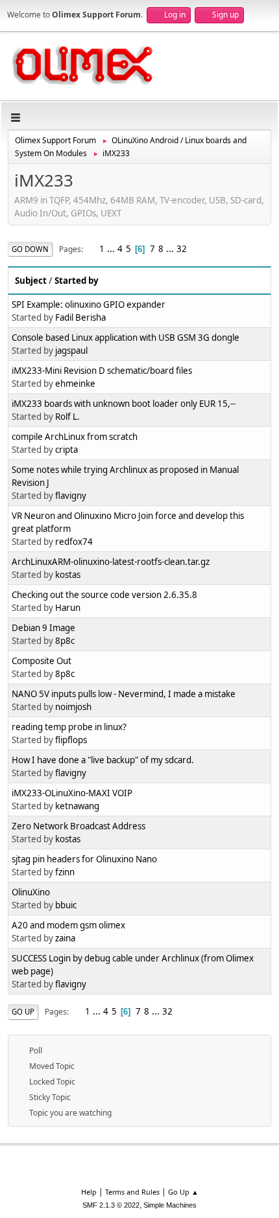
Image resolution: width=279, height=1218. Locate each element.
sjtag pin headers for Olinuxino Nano (84, 859)
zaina (65, 938)
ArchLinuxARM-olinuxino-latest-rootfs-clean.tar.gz (111, 562)
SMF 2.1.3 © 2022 (111, 1205)
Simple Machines (170, 1205)
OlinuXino (31, 892)
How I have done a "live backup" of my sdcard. (103, 760)
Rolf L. (67, 416)
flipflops (71, 740)
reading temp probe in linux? (69, 727)
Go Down (30, 249)
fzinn (65, 872)
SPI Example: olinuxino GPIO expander (88, 304)
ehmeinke (75, 383)
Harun (67, 608)
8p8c (65, 641)
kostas (67, 574)
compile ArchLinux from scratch (75, 436)
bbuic (66, 905)
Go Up (23, 1012)
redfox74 (74, 541)
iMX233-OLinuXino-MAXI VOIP (72, 793)
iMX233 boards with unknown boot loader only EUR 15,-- (124, 403)
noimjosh (73, 707)
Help (89, 1192)
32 (181, 249)
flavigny (70, 495)
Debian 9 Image (43, 628)
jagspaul (71, 350)
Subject (31, 280)
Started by (77, 280)
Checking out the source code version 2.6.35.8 (104, 595)
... (112, 249)
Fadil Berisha (80, 317)
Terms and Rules (132, 1192)
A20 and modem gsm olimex (68, 925)
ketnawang (77, 806)
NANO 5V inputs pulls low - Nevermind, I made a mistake (124, 694)
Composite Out (41, 661)
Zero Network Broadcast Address (78, 826)
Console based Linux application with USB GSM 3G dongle (125, 337)
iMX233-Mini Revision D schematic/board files (102, 370)
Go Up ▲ (183, 1192)
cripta (66, 449)
